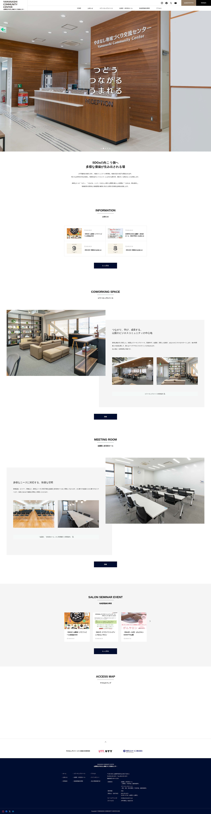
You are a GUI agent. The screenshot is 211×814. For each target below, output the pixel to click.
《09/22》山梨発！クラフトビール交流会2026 (93, 235)
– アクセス (93, 773)
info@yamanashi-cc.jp (127, 798)
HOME (79, 8)
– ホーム (64, 773)
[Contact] (175, 3)
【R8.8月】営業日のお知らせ (134, 250)
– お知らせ (64, 777)
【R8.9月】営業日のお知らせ (92, 250)
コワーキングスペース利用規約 (154, 394)
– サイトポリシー (94, 777)
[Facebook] (166, 3)
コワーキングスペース (106, 8)
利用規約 (203, 3)
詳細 (105, 416)
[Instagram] (162, 3)
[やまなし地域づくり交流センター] (13, 5)
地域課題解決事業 (144, 8)
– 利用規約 (64, 781)
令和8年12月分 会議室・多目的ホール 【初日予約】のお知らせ (134, 235)
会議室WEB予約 (189, 3)
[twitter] (171, 3)
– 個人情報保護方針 (95, 781)
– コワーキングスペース (79, 773)
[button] (61, 621)
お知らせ (90, 8)
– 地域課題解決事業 (78, 781)
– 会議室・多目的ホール (79, 777)
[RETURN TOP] (105, 741)
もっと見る (105, 265)
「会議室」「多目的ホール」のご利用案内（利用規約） (55, 537)
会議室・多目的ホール (126, 8)
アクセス (159, 8)
